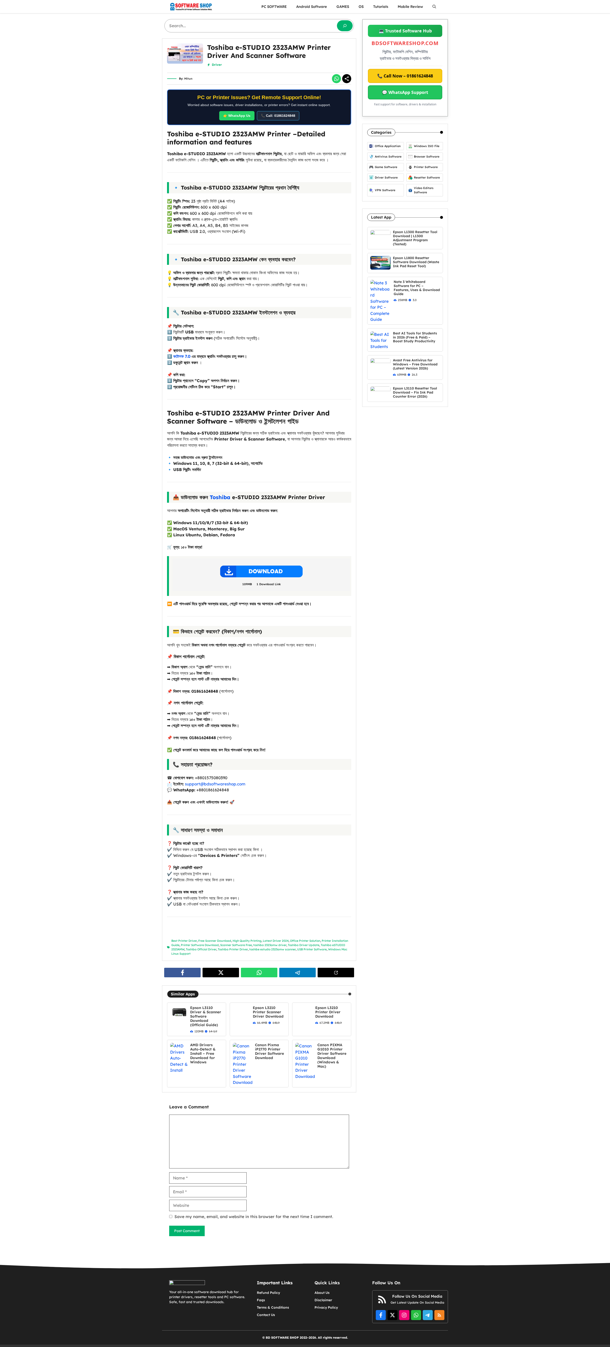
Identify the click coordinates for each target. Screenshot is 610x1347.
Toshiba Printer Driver (233, 949)
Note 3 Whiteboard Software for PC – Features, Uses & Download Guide (417, 288)
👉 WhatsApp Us (236, 116)
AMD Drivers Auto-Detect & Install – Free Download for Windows (202, 1053)
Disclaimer (323, 1300)
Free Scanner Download (214, 940)
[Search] (345, 25)
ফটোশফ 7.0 (181, 356)
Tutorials (380, 6)
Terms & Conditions (273, 1307)
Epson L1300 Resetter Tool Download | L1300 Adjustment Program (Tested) (415, 238)
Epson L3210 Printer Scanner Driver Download (268, 1012)
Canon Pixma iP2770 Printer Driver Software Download (269, 1051)
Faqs (261, 1300)
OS (361, 6)
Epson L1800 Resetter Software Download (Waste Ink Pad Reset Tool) (416, 262)
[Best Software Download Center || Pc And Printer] (190, 6)
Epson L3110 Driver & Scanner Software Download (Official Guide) (205, 1016)
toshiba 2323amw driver (269, 945)
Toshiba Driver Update (303, 945)
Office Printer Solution (305, 940)
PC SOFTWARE (274, 6)
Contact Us (266, 1315)
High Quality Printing (247, 940)
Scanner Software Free (236, 945)
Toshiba (220, 497)
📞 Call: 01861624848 (278, 116)
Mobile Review (410, 6)
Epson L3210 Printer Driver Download (328, 1012)
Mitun (188, 78)
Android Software (311, 6)
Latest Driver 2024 (276, 940)
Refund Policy (268, 1293)
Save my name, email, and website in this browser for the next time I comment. (253, 1216)
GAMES (342, 6)
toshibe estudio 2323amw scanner (272, 949)
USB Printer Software (312, 949)
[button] (434, 6)
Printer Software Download (200, 945)
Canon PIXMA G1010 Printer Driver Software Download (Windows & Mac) (331, 1056)
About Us (322, 1293)
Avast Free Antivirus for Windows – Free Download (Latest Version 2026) (415, 364)
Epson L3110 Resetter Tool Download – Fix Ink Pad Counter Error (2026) (415, 392)
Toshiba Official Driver (201, 949)
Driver (217, 65)
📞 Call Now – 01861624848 (405, 76)
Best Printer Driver (184, 940)
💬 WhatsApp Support (405, 92)
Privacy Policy (326, 1307)
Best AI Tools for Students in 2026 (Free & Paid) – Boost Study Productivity (415, 337)
